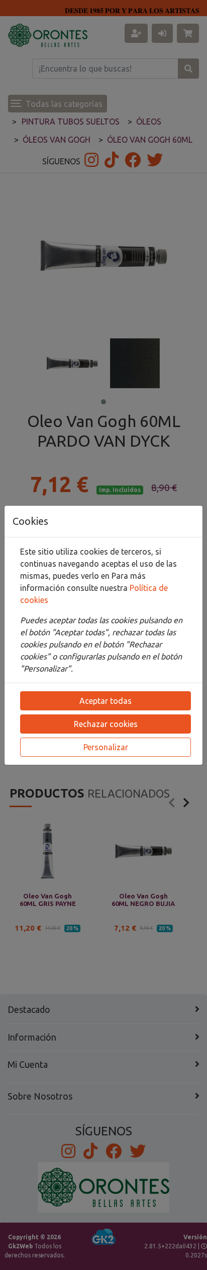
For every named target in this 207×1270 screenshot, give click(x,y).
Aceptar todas (105, 700)
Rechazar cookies (106, 724)
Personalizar (105, 747)
